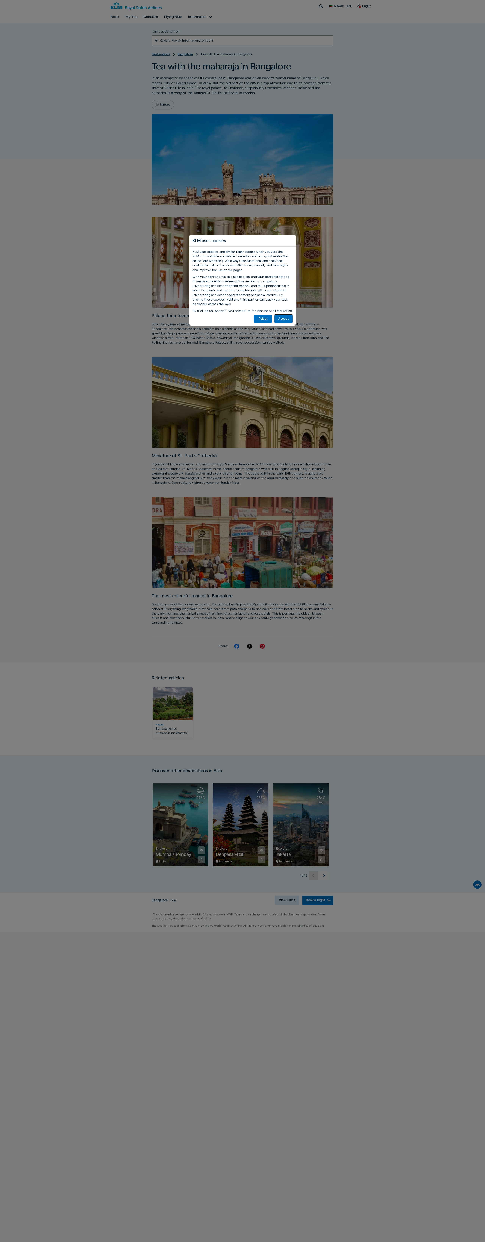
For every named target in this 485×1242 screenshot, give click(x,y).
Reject (263, 318)
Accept (283, 318)
